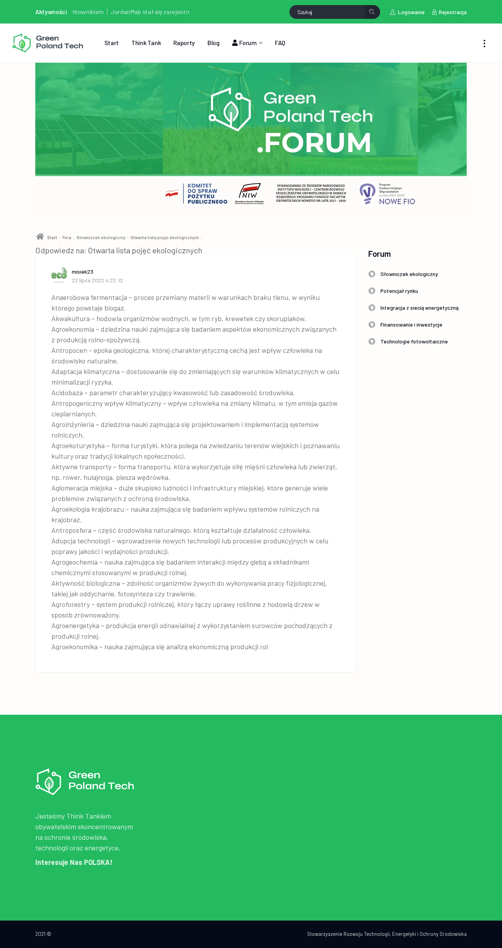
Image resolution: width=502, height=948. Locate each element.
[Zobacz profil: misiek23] (61, 275)
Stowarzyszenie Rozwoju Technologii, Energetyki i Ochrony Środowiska (387, 934)
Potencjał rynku (399, 290)
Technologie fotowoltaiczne (414, 341)
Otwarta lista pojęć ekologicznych (165, 237)
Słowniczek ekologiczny (101, 237)
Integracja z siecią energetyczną (419, 307)
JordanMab (110, 11)
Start (52, 237)
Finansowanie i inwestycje (411, 324)
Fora (66, 237)
